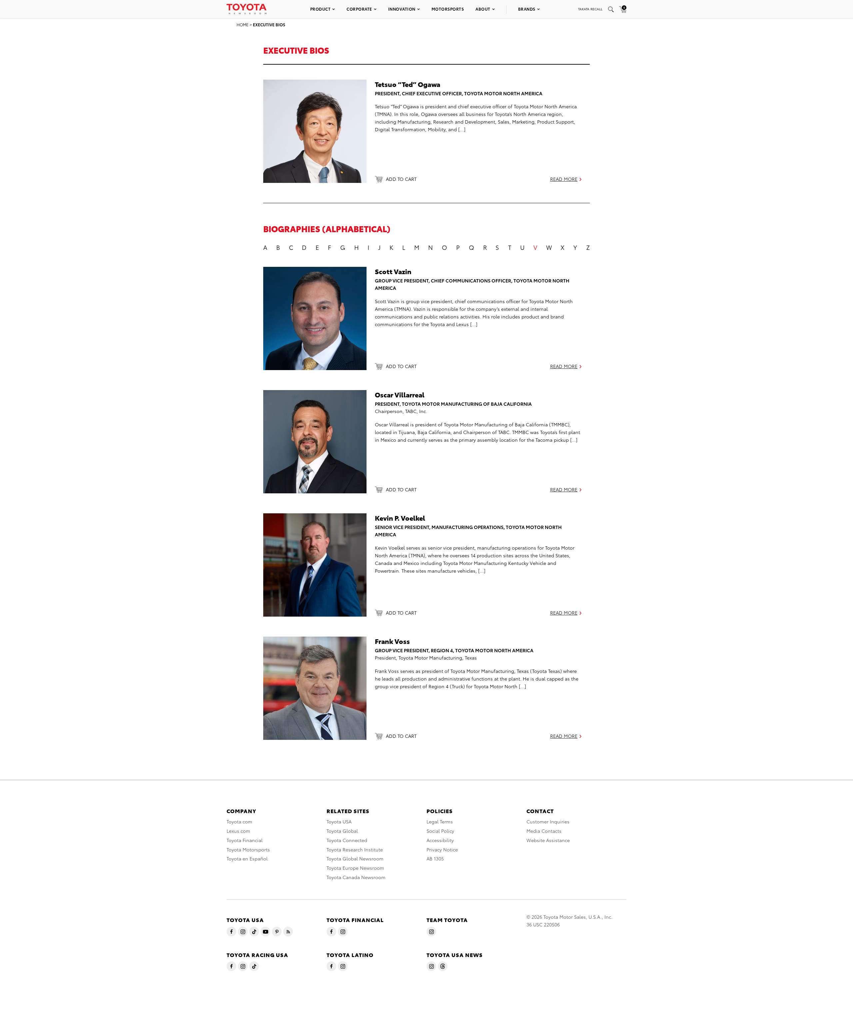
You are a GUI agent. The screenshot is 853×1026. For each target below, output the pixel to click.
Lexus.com (238, 830)
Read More (563, 179)
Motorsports (447, 9)
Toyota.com (239, 821)
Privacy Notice (442, 849)
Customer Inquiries (547, 821)
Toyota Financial (245, 840)
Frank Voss (392, 641)
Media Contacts (543, 830)
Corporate (359, 9)
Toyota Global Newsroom (355, 858)
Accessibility (440, 840)
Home (243, 24)
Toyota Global (342, 830)
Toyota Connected (347, 840)
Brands (526, 9)
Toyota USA (339, 821)
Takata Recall (590, 8)
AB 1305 (435, 858)
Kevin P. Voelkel (400, 517)
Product (320, 9)
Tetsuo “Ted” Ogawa (407, 84)
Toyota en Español (247, 858)
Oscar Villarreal (400, 394)
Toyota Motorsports (248, 849)
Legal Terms (439, 821)
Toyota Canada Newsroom (356, 877)
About (482, 9)
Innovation (402, 9)
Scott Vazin (393, 271)
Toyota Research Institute (355, 849)
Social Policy (440, 830)
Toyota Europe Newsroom (355, 867)
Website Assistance (548, 840)
